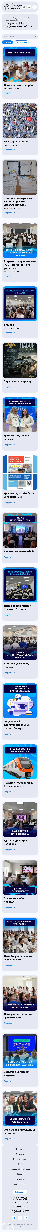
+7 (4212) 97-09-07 (20, 1202)
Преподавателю (20, 1159)
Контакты (20, 1179)
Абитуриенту (20, 1149)
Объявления (21, 42)
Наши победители (20, 1184)
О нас (20, 1164)
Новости (7, 42)
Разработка (20, 1227)
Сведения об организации (20, 1169)
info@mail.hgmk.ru (20, 1206)
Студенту (20, 1154)
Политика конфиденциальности (20, 1224)
